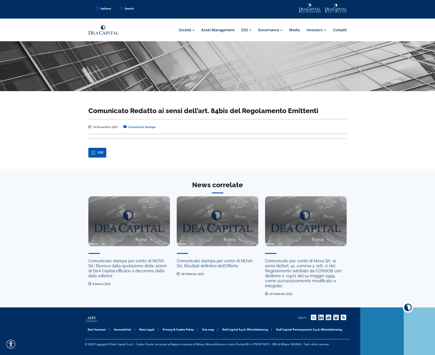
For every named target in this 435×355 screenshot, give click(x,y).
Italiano (106, 8)
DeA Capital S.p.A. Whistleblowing (245, 329)
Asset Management (217, 30)
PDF (101, 152)
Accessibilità (122, 329)
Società (185, 30)
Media (294, 30)
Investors (315, 30)
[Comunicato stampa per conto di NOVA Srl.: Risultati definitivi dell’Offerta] (217, 221)
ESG (245, 30)
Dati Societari (97, 329)
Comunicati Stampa (142, 127)
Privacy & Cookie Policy (178, 329)
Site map (208, 329)
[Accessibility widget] (10, 344)
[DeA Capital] (103, 30)
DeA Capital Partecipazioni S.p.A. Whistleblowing (309, 329)
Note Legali (147, 329)
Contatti (340, 30)
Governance (269, 30)
